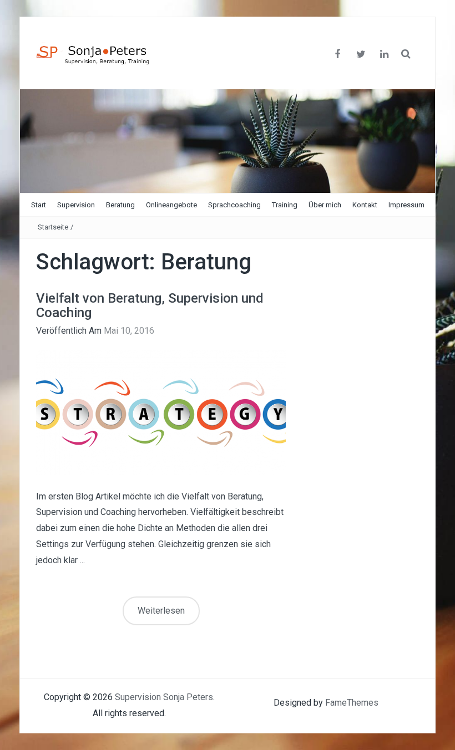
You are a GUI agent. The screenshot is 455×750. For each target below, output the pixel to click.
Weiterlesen (161, 610)
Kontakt (364, 205)
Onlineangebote (171, 205)
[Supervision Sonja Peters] (227, 140)
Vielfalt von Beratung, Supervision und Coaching (150, 305)
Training (284, 205)
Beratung (120, 205)
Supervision (76, 205)
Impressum (406, 205)
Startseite (53, 227)
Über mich (325, 205)
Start (38, 205)
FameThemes (351, 702)
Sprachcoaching (234, 205)
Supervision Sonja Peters (164, 697)
